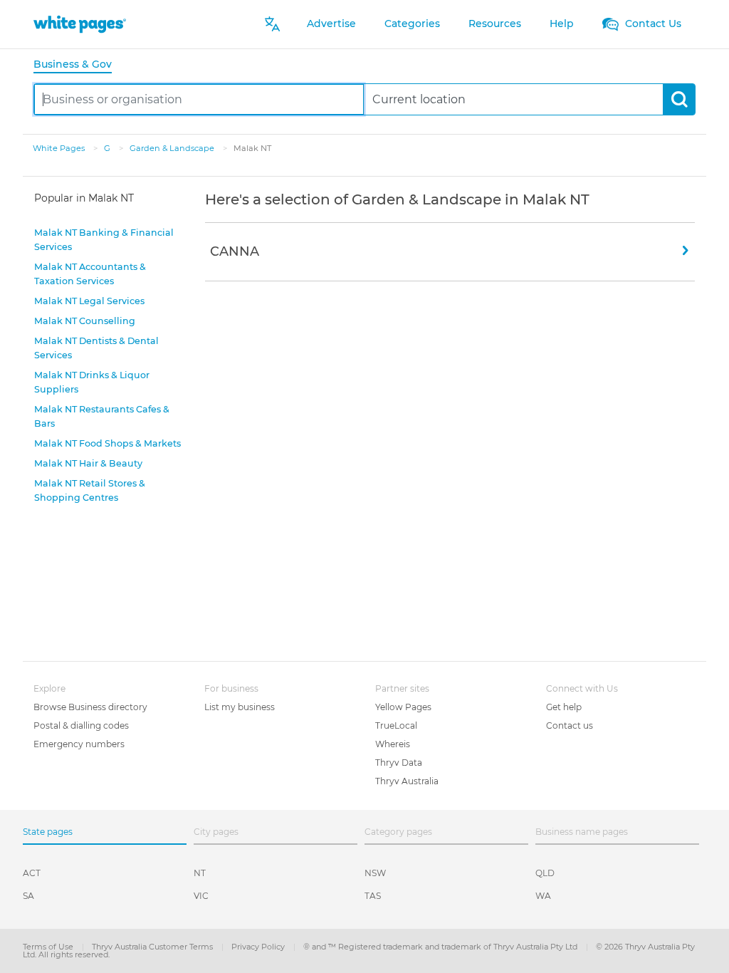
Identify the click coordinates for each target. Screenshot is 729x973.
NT (200, 873)
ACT (32, 873)
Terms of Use (49, 947)
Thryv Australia (407, 781)
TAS (372, 895)
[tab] (78, 65)
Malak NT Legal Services (89, 301)
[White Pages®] (79, 24)
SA (28, 895)
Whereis (392, 744)
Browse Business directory (90, 707)
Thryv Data (398, 762)
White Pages (60, 148)
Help (562, 23)
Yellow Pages (403, 707)
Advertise (331, 23)
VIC (201, 895)
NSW (375, 873)
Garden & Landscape (173, 148)
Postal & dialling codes (81, 725)
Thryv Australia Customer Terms (153, 947)
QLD (545, 873)
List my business (239, 707)
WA (543, 895)
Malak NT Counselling (84, 321)
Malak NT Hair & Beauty (88, 463)
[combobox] (199, 99)
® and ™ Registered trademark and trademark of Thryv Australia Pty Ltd (441, 947)
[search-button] (679, 99)
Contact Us (651, 23)
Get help (564, 707)
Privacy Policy (259, 947)
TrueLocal (396, 725)
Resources (494, 23)
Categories (412, 23)
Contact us (569, 725)
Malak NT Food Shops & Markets (107, 443)
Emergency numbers (79, 744)
